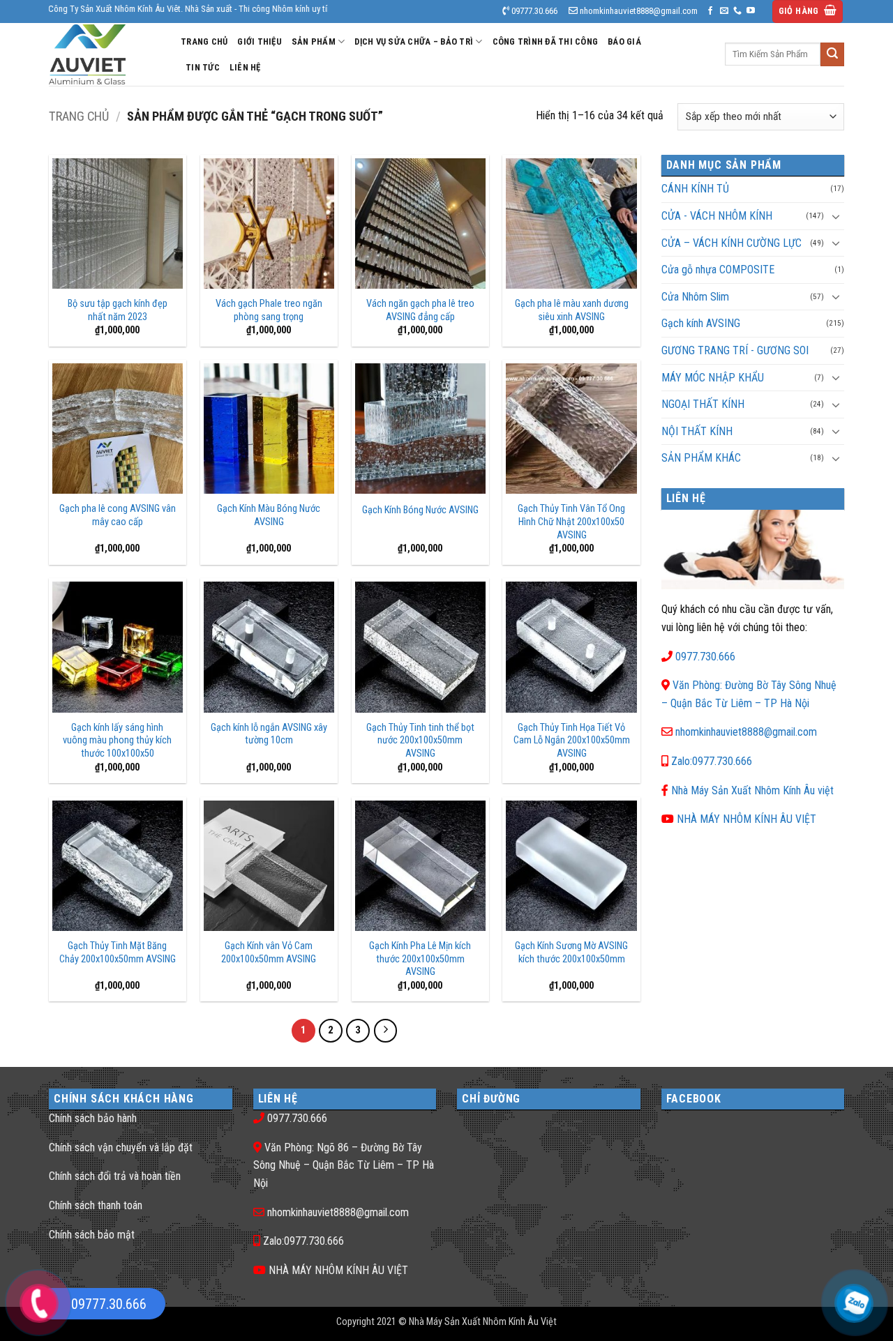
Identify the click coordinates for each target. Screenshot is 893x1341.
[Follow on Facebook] (710, 11)
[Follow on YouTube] (750, 11)
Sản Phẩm (314, 41)
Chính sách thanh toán (95, 1205)
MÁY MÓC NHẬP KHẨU (712, 377)
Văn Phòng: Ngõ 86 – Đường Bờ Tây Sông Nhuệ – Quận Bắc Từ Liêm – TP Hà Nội (343, 1165)
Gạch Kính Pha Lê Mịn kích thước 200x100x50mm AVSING (420, 959)
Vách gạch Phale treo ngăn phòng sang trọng (269, 310)
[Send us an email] (724, 11)
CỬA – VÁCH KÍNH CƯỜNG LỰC (731, 243)
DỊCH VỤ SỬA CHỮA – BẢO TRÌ (413, 41)
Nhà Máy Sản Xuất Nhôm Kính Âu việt (752, 790)
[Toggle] (835, 216)
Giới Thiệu (259, 41)
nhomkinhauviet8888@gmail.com (746, 731)
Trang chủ (79, 116)
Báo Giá (624, 41)
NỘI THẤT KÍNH (697, 431)
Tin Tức (203, 67)
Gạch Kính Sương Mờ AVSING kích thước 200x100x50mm (571, 952)
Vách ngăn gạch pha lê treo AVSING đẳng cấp (420, 310)
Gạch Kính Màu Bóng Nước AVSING (268, 515)
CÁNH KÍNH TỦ (695, 188)
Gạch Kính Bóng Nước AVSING (420, 510)
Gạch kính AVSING (700, 323)
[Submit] (832, 54)
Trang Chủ (204, 41)
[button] (807, 11)
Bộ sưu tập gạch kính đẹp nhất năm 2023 (117, 310)
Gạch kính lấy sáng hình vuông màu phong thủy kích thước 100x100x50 (117, 740)
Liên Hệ (245, 67)
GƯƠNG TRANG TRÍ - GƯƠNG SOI (735, 350)
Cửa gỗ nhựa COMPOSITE (717, 269)
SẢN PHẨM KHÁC (701, 457)
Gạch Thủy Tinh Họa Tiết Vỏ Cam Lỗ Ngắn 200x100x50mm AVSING (571, 740)
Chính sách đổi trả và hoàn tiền (115, 1176)
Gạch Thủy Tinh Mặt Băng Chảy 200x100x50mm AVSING (117, 952)
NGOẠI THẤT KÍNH (702, 404)
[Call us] (737, 11)
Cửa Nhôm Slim (695, 296)
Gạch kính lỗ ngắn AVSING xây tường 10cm (269, 734)
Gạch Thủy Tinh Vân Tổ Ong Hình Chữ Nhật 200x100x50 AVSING (571, 521)
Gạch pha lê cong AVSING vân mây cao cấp (117, 515)
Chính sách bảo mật (92, 1234)
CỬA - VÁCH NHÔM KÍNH (716, 215)
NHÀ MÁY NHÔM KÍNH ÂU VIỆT (746, 819)
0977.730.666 (705, 656)
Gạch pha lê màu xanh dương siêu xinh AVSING (572, 310)
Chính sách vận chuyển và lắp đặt (121, 1147)
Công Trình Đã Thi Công (546, 41)
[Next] (386, 1031)
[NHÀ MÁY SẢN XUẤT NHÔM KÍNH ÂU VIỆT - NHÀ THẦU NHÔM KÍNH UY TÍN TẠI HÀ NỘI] (104, 54)
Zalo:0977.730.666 (711, 761)
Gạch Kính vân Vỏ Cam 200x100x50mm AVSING (268, 952)
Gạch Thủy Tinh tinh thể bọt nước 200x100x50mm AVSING (420, 740)
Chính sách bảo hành (93, 1118)
